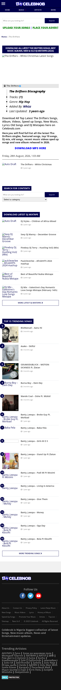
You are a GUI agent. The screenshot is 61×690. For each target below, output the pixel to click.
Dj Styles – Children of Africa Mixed (38, 221)
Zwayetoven (22, 672)
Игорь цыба (9, 665)
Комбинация (10, 660)
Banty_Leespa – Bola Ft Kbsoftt (36, 538)
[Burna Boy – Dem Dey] (10, 387)
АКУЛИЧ (7, 653)
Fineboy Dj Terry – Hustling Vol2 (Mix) (40, 247)
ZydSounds (34, 660)
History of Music (44, 612)
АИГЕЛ (42, 655)
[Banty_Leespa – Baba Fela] (10, 431)
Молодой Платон (12, 655)
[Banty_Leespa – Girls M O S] (10, 445)
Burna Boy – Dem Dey (31, 383)
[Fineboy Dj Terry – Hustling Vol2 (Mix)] (10, 251)
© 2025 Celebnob (31, 621)
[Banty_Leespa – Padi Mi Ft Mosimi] (10, 476)
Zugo (23, 669)
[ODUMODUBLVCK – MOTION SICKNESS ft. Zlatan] (10, 371)
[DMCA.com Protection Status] (30, 677)
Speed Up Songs (8, 617)
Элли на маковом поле (37, 653)
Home (7, 10)
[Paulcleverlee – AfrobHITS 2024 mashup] (10, 264)
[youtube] (38, 596)
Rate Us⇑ (16, 621)
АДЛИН (33, 665)
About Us (5, 608)
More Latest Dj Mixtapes (30, 303)
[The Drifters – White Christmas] (10, 168)
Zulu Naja (49, 662)
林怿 (51, 655)
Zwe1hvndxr (23, 662)
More (53, 10)
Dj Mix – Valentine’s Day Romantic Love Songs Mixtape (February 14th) (39, 289)
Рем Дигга (8, 658)
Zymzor (21, 658)
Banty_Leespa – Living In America (37, 486)
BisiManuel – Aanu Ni (31, 327)
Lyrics (31, 612)
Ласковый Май (40, 667)
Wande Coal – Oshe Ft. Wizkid (35, 396)
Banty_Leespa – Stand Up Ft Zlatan (38, 454)
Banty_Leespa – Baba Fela (33, 427)
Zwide (22, 665)
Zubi (23, 660)
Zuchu (41, 658)
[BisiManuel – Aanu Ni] (10, 334)
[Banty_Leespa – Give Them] (10, 503)
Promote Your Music (27, 617)
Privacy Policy (31, 608)
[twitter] (30, 596)
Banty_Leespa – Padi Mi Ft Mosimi (38, 472)
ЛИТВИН (31, 655)
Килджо (24, 667)
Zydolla (37, 662)
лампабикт (51, 660)
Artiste (38, 10)
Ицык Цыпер (10, 669)
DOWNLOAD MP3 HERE (30, 148)
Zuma (31, 658)
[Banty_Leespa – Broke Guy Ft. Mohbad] (10, 418)
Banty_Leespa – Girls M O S (34, 441)
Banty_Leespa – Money (32, 512)
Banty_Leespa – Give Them (34, 499)
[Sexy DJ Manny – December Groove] (10, 238)
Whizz (27, 106)
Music (22, 10)
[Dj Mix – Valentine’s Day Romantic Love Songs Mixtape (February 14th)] (10, 292)
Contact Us (17, 608)
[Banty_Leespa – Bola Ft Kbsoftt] (10, 542)
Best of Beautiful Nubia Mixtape (37, 274)
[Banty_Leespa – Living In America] (10, 490)
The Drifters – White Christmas (36, 164)
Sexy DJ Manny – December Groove (38, 234)
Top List (52, 617)
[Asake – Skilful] (10, 353)
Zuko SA (8, 662)
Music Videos (20, 612)
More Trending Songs (30, 553)
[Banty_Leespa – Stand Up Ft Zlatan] (10, 461)
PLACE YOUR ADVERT (45, 27)
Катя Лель (35, 669)
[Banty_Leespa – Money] (10, 516)
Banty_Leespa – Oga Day (33, 525)
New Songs (6, 612)
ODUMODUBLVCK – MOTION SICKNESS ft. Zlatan (35, 366)
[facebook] (22, 596)
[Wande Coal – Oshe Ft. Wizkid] (10, 403)
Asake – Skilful (28, 346)
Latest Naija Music (48, 608)
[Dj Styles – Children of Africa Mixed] (10, 225)
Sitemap (5, 621)
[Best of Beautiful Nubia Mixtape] (10, 278)
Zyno (17, 653)
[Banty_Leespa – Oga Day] (10, 529)
